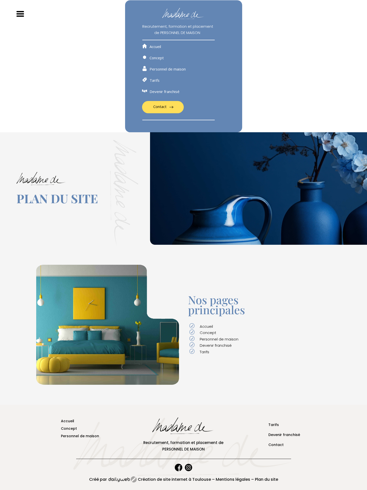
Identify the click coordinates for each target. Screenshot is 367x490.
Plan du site (266, 479)
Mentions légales (233, 479)
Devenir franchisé (165, 92)
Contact (160, 106)
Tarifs (155, 80)
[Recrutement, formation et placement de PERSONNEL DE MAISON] (107, 383)
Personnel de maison (168, 69)
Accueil (155, 47)
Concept (157, 58)
